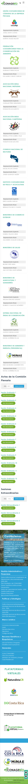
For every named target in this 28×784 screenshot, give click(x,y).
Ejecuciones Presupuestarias (10, 595)
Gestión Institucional (7, 591)
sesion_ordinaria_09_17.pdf (8, 458)
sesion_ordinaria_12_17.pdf (8, 481)
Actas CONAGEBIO (8, 653)
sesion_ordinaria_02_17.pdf (8, 403)
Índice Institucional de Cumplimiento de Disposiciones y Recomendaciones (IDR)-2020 (13, 579)
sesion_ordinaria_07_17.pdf (8, 442)
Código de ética (7, 633)
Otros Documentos (8, 655)
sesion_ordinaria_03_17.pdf (8, 411)
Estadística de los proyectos (11, 644)
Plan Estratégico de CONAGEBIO (11, 583)
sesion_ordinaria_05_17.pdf (8, 426)
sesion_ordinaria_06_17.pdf (8, 434)
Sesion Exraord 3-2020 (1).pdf (9, 524)
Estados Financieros (7, 593)
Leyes (4, 627)
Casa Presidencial (7, 659)
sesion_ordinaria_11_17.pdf (8, 473)
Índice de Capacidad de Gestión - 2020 (13, 589)
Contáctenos (12, 536)
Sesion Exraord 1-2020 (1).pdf (9, 509)
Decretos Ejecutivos (8, 629)
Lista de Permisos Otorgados (11, 642)
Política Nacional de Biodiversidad (13, 604)
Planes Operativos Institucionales (11, 585)
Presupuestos (5, 587)
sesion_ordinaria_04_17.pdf (8, 418)
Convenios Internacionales (10, 625)
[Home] (9, 3)
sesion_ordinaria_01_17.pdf (8, 395)
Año (5, 386)
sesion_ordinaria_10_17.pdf (8, 465)
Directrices (5, 631)
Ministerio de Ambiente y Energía (12, 657)
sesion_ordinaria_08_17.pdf (8, 450)
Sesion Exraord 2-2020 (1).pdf (9, 516)
